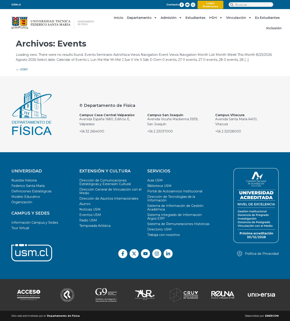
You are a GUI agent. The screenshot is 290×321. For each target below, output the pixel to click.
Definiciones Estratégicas (31, 191)
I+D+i (213, 18)
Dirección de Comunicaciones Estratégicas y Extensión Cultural (105, 182)
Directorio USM (159, 229)
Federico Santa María (28, 186)
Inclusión (274, 28)
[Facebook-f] (181, 4)
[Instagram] (193, 4)
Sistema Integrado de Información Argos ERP (174, 217)
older (22, 69)
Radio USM (88, 220)
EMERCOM (272, 315)
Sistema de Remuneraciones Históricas (178, 224)
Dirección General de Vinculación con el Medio (110, 191)
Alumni (84, 204)
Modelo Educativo (25, 197)
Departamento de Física (63, 315)
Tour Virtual (20, 228)
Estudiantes (195, 18)
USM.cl (16, 4)
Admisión (168, 18)
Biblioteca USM (159, 186)
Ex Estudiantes (267, 18)
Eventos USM (90, 215)
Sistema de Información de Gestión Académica (175, 207)
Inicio (118, 18)
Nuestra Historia (24, 180)
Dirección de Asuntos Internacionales (108, 198)
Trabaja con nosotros (163, 235)
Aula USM (155, 180)
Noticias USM (90, 209)
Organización (21, 202)
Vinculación (236, 18)
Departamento (139, 18)
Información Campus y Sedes (34, 223)
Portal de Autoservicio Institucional (174, 191)
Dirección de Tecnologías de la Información (171, 198)
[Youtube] (187, 4)
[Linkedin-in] (168, 253)
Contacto (172, 4)
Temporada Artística (95, 226)
